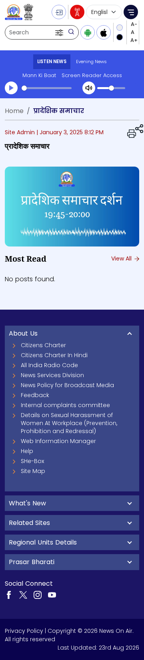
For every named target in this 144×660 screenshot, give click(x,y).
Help (27, 451)
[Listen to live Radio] (77, 12)
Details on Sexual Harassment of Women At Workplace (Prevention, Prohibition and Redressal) (69, 423)
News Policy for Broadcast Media (67, 385)
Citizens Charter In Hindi (54, 355)
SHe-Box (32, 461)
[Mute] (88, 88)
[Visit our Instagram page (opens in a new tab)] (38, 594)
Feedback (35, 395)
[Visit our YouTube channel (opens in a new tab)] (52, 594)
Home (14, 110)
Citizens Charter (43, 345)
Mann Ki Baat (39, 75)
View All (122, 258)
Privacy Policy (24, 631)
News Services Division (52, 375)
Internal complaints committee (65, 405)
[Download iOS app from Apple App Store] (103, 32)
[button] (60, 32)
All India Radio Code (49, 365)
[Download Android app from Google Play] (87, 32)
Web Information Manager (58, 441)
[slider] (47, 88)
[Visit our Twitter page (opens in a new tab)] (23, 594)
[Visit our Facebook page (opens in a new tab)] (9, 594)
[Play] (11, 88)
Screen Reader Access (92, 75)
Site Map (33, 471)
